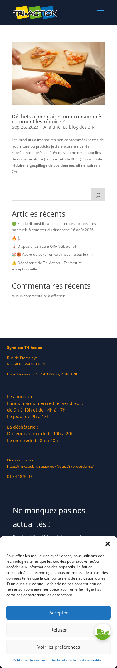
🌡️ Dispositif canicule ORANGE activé (44, 246)
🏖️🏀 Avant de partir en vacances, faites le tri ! (52, 254)
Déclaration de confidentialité (75, 660)
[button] (108, 544)
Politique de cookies (30, 660)
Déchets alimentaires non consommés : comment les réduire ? (58, 119)
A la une (52, 127)
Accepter (58, 612)
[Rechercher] (98, 194)
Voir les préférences (58, 647)
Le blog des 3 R (79, 127)
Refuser (59, 630)
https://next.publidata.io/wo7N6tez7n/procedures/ (50, 466)
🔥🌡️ (16, 238)
